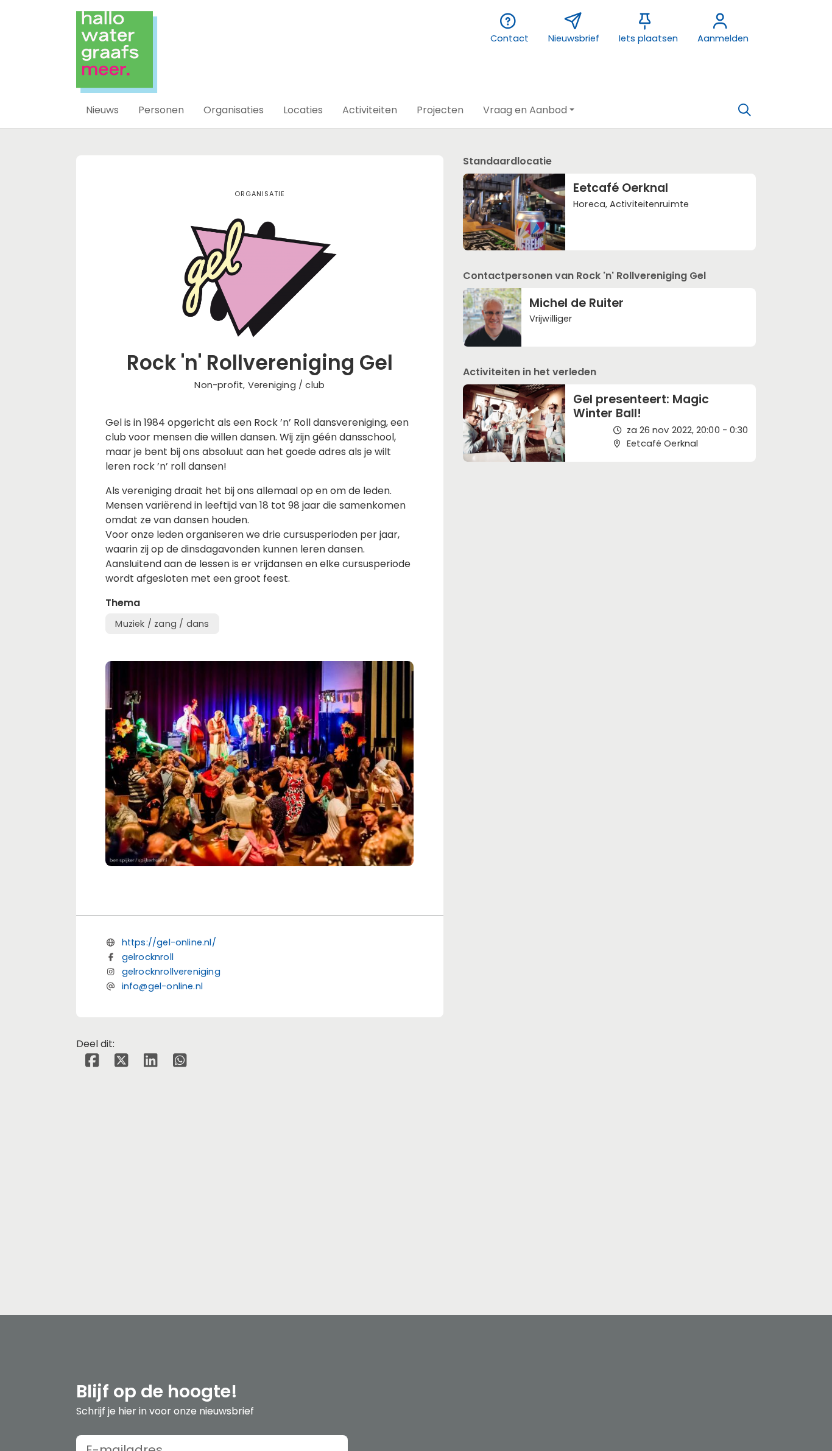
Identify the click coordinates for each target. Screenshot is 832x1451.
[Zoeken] (744, 110)
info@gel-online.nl (162, 986)
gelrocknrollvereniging (171, 972)
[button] (102, 110)
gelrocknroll (148, 957)
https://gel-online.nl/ (169, 942)
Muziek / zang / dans (162, 624)
